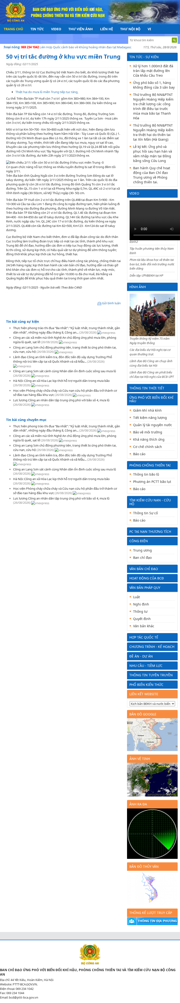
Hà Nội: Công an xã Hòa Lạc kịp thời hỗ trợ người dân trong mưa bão (61, 381)
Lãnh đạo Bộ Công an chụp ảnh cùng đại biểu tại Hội (151, 363)
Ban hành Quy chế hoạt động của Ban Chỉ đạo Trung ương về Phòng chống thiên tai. (151, 175)
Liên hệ (106, 29)
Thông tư (140, 611)
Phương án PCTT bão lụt (152, 481)
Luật (136, 597)
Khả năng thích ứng (149, 439)
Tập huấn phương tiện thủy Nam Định (152, 250)
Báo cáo (139, 454)
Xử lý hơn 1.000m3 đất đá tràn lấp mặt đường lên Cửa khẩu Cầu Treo (153, 71)
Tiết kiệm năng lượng (150, 417)
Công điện (138, 541)
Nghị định (141, 604)
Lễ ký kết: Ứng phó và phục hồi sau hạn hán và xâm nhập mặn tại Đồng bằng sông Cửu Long (152, 153)
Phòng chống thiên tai (150, 465)
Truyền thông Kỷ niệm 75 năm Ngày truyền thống (149, 340)
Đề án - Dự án (141, 656)
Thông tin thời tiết (146, 388)
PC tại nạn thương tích (150, 531)
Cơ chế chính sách (147, 446)
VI (149, 29)
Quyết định (142, 618)
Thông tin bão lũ (146, 474)
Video (56, 29)
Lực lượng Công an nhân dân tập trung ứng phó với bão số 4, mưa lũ (61, 400)
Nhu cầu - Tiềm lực (145, 665)
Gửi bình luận (111, 303)
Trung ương (142, 550)
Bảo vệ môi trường (147, 432)
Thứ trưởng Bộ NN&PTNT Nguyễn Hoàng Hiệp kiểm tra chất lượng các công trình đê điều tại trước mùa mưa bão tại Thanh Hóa (153, 106)
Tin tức (37, 29)
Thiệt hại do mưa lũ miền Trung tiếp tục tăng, (47, 92)
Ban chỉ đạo (142, 557)
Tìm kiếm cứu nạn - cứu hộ (150, 502)
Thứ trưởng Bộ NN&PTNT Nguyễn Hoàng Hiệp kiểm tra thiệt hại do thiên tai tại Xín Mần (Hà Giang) (153, 132)
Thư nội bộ (130, 29)
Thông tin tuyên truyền (151, 675)
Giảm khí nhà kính (147, 410)
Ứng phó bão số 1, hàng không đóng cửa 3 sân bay (154, 85)
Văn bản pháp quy (144, 587)
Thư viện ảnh (80, 29)
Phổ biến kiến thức (146, 684)
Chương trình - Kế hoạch (151, 646)
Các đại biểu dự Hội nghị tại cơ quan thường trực (150, 352)
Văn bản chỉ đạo (143, 569)
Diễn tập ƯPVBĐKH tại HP (146, 275)
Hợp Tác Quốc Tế (143, 637)
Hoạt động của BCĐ (146, 578)
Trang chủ (13, 29)
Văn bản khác (143, 626)
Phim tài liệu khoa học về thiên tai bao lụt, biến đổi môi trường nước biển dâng (152, 264)
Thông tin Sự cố (145, 513)
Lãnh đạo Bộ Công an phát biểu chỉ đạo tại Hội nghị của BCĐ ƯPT (152, 374)
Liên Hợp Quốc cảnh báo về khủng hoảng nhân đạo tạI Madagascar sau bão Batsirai (92, 47)
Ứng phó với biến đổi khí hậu (151, 399)
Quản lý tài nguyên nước (152, 425)
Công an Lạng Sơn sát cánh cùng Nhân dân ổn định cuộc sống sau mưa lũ (64, 371)
